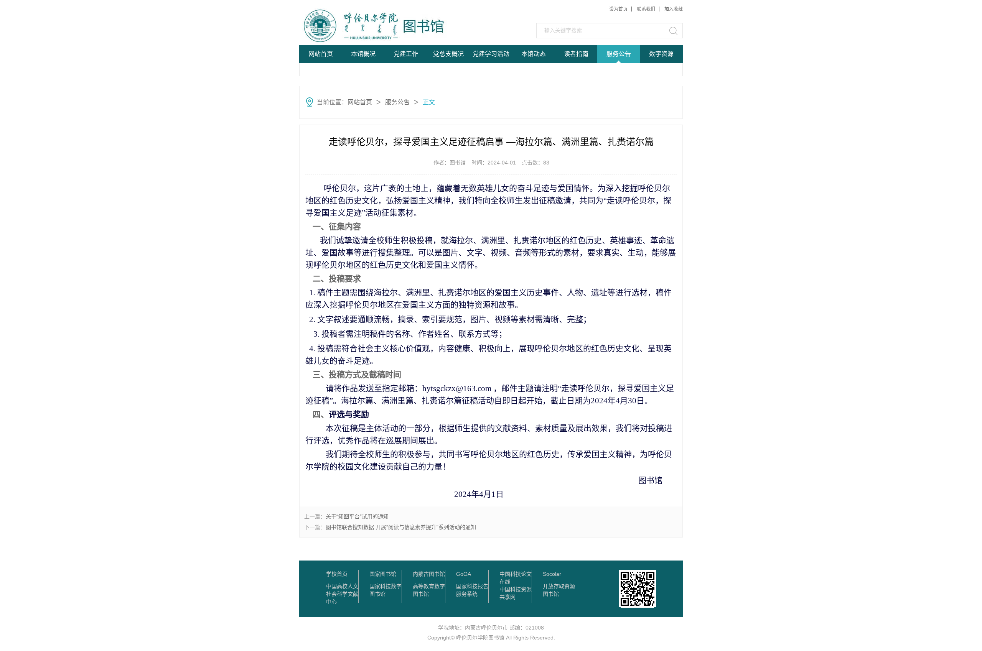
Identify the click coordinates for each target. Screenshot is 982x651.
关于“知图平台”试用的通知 (357, 516)
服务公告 (618, 54)
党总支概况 (448, 54)
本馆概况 (363, 54)
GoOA (463, 574)
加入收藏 (673, 9)
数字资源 (661, 54)
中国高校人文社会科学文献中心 (342, 586)
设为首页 (618, 9)
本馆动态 (533, 54)
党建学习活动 (491, 54)
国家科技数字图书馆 (385, 586)
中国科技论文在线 (515, 574)
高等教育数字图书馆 (429, 586)
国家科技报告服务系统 (472, 586)
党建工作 (406, 54)
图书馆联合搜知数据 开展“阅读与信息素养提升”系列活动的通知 (401, 527)
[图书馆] (357, 26)
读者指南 (576, 54)
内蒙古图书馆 (429, 574)
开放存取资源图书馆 (559, 586)
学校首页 (337, 574)
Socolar (552, 574)
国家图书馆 (382, 574)
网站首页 (320, 54)
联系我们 (646, 9)
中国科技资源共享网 (515, 589)
